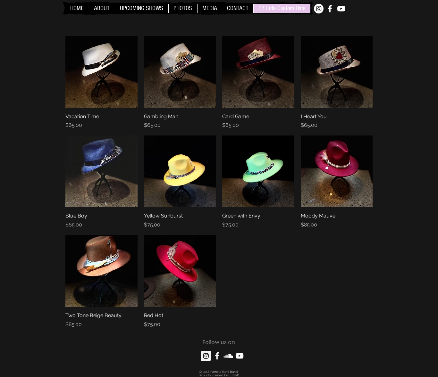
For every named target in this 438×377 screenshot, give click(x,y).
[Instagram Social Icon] (206, 356)
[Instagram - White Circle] (319, 8)
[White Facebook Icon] (330, 8)
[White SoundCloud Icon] (228, 356)
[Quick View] (101, 72)
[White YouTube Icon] (341, 8)
